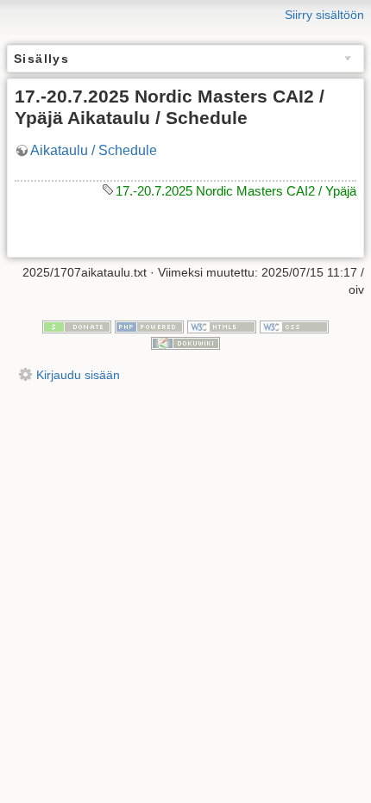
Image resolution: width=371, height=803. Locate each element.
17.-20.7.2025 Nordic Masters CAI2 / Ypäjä (236, 191)
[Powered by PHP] (149, 326)
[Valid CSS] (294, 326)
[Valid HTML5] (221, 326)
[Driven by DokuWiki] (185, 343)
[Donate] (76, 326)
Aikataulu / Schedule (93, 150)
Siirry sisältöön (324, 15)
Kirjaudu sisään (78, 375)
